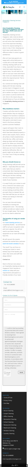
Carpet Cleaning (9, 413)
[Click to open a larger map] (11, 449)
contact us (6, 270)
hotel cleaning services (12, 222)
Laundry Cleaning (9, 433)
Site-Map (6, 403)
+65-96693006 (14, 1)
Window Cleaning (9, 430)
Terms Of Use (8, 397)
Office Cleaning (8, 416)
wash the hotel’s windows (11, 243)
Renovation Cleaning (10, 419)
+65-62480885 (11, 284)
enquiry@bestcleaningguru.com (13, 290)
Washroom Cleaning (10, 428)
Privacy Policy (8, 400)
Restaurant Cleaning (10, 425)
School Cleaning (8, 422)
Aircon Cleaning (8, 410)
